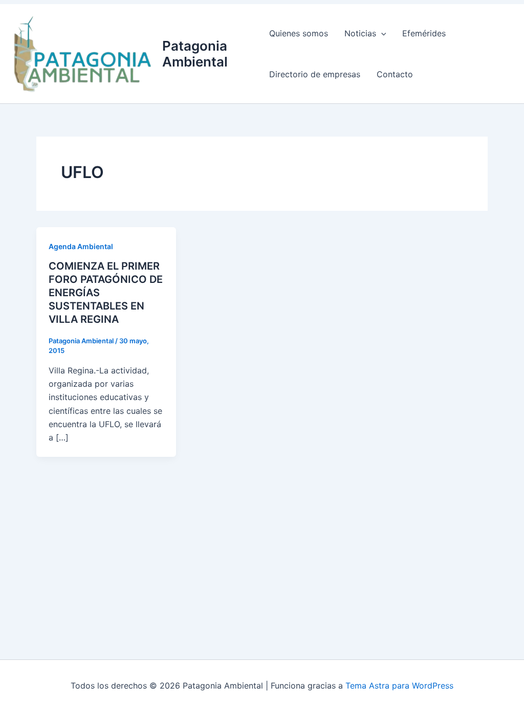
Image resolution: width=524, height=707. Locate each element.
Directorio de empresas (314, 74)
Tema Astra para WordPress (399, 685)
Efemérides (424, 33)
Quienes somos (298, 33)
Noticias (360, 33)
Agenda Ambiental (81, 246)
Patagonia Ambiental (195, 54)
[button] (381, 33)
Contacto (395, 74)
